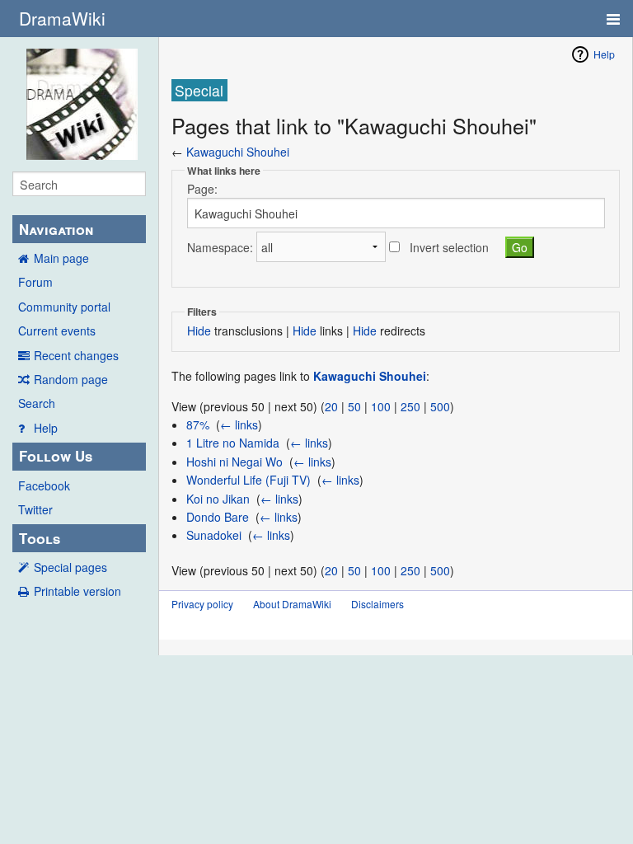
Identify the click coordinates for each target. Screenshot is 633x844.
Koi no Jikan (218, 498)
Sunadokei (213, 535)
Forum (35, 282)
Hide (199, 330)
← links (239, 424)
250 (410, 406)
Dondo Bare (217, 517)
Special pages (70, 567)
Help (46, 428)
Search (36, 403)
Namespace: (220, 247)
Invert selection (449, 247)
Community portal (64, 306)
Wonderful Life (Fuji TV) (248, 479)
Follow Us (55, 456)
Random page (71, 379)
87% (197, 424)
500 (440, 406)
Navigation (56, 229)
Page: (202, 189)
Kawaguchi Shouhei (237, 151)
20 (331, 406)
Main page (61, 258)
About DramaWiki (292, 604)
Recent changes (76, 355)
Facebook (44, 485)
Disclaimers (377, 604)
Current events (57, 330)
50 (354, 406)
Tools (39, 538)
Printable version (77, 591)
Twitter (35, 509)
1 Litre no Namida (232, 442)
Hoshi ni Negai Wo (234, 461)
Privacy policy (202, 604)
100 (381, 406)
